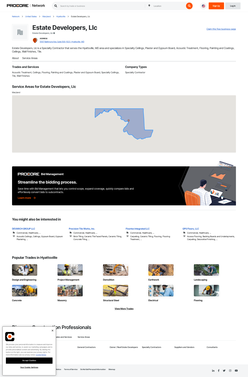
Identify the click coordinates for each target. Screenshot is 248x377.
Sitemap (111, 369)
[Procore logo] (17, 6)
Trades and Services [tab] (63, 337)
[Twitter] (224, 370)
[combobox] (168, 6)
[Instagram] (230, 370)
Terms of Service (71, 369)
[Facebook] (218, 370)
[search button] (189, 6)
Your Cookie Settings (29, 367)
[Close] (52, 330)
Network (38, 5)
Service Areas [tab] (84, 337)
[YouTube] (236, 371)
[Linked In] (213, 370)
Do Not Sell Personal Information (93, 369)
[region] (29, 351)
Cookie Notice (41, 355)
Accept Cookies (29, 360)
